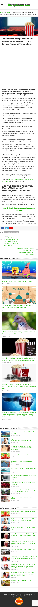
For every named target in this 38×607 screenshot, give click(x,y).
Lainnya (8, 12)
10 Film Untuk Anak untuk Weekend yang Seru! (17, 281)
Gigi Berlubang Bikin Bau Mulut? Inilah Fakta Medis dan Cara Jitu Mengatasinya (23, 439)
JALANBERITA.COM (30, 594)
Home (3, 12)
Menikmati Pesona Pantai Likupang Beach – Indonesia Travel (23, 469)
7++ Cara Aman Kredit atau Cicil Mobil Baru (23, 549)
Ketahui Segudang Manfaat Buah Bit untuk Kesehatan (23, 483)
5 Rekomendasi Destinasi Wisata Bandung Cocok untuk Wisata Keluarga (23, 490)
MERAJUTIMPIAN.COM (16, 594)
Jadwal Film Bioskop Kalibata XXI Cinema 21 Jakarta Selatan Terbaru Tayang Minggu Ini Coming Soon (23, 543)
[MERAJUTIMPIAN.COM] (19, 5)
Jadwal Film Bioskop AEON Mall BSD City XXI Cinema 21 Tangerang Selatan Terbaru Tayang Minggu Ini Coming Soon (23, 566)
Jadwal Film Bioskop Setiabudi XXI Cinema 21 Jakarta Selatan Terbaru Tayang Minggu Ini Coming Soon (19, 386)
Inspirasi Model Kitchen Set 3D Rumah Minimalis (21, 497)
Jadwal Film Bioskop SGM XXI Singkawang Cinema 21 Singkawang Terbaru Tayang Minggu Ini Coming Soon (19, 415)
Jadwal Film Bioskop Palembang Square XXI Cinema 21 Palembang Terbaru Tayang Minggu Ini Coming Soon (12, 240)
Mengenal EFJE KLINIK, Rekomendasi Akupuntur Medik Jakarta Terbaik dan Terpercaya (21, 447)
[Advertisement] (19, 68)
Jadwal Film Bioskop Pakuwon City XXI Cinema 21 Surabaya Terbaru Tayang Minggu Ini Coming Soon (25, 250)
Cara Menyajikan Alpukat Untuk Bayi (21, 580)
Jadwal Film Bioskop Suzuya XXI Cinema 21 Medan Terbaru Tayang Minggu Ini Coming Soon (23, 527)
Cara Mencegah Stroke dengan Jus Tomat (23, 454)
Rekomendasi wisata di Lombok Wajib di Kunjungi (22, 432)
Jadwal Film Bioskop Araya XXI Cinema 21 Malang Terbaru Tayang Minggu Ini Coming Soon (23, 535)
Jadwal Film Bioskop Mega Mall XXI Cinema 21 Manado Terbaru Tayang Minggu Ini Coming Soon (24, 558)
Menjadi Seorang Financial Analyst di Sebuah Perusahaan (23, 476)
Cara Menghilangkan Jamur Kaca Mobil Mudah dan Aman (22, 462)
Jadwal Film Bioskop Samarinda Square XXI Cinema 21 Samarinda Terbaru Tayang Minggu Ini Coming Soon (23, 574)
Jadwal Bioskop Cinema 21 (11, 232)
